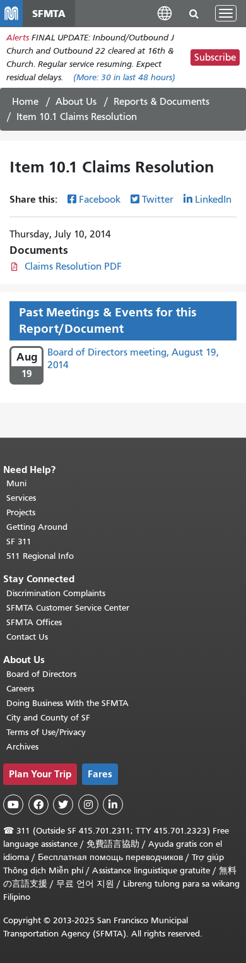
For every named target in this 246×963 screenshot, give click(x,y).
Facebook (99, 199)
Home (25, 101)
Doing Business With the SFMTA (67, 703)
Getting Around (36, 527)
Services (21, 498)
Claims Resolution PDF (73, 266)
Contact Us (27, 636)
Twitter (157, 199)
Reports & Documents (161, 101)
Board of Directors (41, 674)
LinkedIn (213, 199)
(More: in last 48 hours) (124, 77)
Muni (16, 483)
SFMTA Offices (34, 622)
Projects (20, 512)
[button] (164, 13)
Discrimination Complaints (55, 593)
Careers (20, 688)
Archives (22, 746)
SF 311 (19, 541)
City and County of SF (48, 717)
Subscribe (215, 57)
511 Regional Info (40, 556)
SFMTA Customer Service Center (67, 607)
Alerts (17, 37)
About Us (76, 101)
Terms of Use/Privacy (46, 732)
